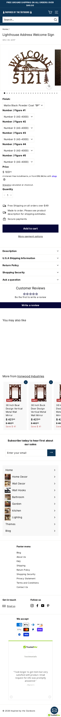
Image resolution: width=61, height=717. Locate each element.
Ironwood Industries (30, 376)
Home (5, 29)
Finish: (7, 98)
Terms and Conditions (28, 582)
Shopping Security (26, 574)
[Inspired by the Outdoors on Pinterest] (48, 605)
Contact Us (22, 587)
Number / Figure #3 (14, 132)
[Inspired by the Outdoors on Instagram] (32, 605)
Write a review (30, 305)
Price (6, 166)
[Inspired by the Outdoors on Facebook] (37, 605)
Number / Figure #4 (14, 144)
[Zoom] (49, 86)
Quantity (8, 189)
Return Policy (23, 570)
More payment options (30, 236)
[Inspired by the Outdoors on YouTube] (42, 605)
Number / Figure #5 (14, 155)
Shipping (7, 185)
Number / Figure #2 (14, 121)
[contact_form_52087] (54, 710)
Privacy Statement (26, 578)
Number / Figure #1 (14, 110)
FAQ (19, 561)
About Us (21, 557)
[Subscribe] (51, 452)
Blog (19, 552)
